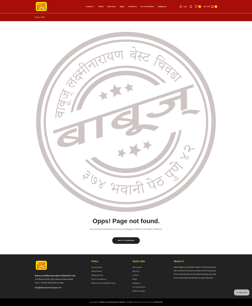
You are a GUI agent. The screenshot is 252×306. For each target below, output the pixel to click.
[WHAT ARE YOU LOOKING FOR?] (191, 6)
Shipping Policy (97, 275)
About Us (136, 271)
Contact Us (132, 6)
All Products (137, 267)
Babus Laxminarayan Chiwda (112, 302)
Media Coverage (138, 291)
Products (89, 6)
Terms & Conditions (98, 279)
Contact (135, 275)
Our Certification (147, 6)
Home (37, 17)
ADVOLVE (158, 302)
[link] (246, 287)
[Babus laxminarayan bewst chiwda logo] (41, 6)
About (101, 6)
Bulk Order (111, 6)
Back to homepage (126, 240)
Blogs (122, 6)
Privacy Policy (96, 267)
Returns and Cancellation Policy (103, 283)
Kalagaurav (162, 6)
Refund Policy (96, 271)
